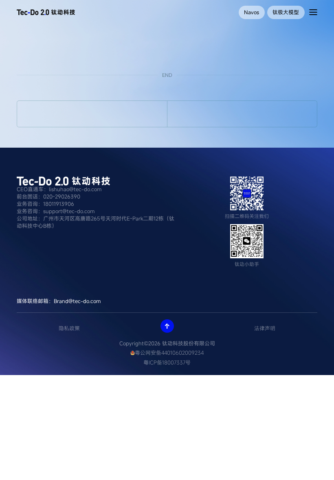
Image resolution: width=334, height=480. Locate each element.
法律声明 (264, 328)
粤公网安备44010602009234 (169, 352)
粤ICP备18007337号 (167, 362)
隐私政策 (69, 328)
